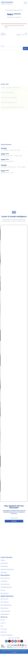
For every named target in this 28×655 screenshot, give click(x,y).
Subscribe (14, 521)
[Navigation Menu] (25, 3)
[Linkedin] (15, 641)
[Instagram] (18, 641)
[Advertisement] (14, 67)
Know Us (4, 617)
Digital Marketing (7, 596)
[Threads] (21, 641)
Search (2, 46)
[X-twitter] (9, 641)
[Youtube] (12, 641)
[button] (0, 654)
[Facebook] (6, 641)
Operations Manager (12, 10)
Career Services (6, 557)
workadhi (19, 17)
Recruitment (5, 575)
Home (6, 10)
